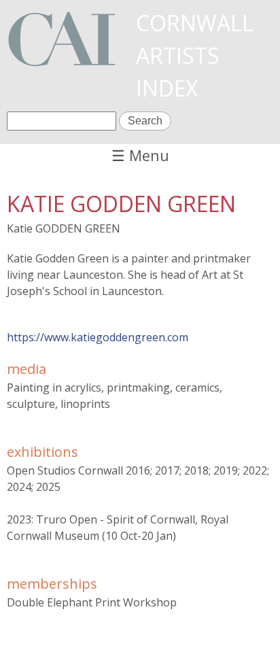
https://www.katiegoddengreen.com (97, 337)
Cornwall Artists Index (194, 55)
